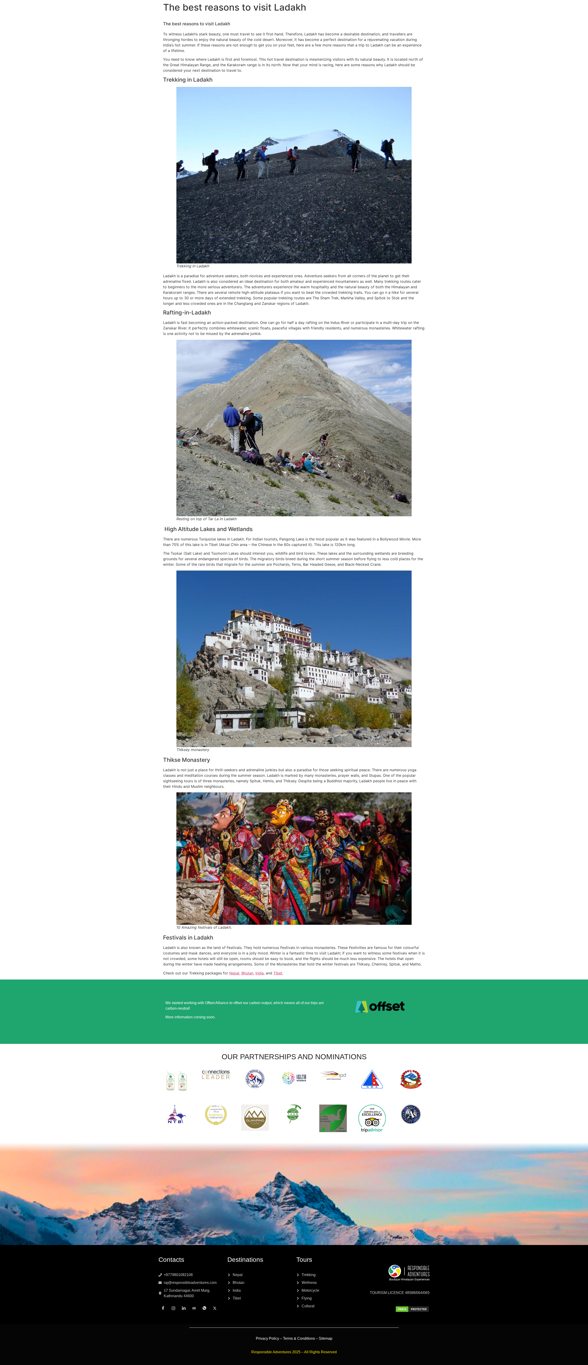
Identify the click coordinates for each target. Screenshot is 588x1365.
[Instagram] (173, 1308)
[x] (214, 1308)
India (259, 973)
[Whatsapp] (204, 1308)
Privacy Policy (267, 1338)
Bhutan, (247, 973)
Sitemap (325, 1338)
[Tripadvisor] (194, 1308)
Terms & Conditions (299, 1338)
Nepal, (234, 973)
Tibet (277, 973)
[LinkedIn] (183, 1308)
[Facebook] (163, 1308)
